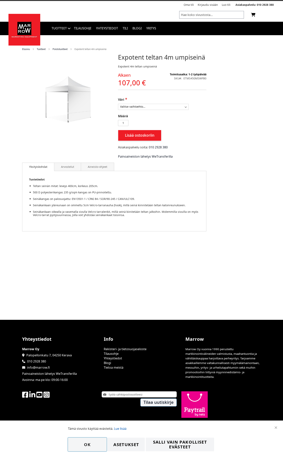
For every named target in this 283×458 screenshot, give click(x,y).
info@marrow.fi (38, 367)
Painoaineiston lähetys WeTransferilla (145, 156)
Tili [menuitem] (125, 28)
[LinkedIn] (32, 394)
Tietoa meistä (113, 367)
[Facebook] (25, 394)
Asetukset (126, 444)
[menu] (166, 28)
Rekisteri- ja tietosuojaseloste (125, 349)
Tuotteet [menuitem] (59, 28)
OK (87, 444)
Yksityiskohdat (38, 167)
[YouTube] (39, 394)
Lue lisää (120, 428)
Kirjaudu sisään (208, 5)
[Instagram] (47, 394)
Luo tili (226, 5)
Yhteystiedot (113, 358)
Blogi (107, 363)
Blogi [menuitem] (137, 28)
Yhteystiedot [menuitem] (107, 28)
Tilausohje (111, 354)
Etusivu (26, 49)
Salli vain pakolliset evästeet (180, 444)
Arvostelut (67, 167)
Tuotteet (41, 49)
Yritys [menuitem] (151, 28)
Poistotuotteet (60, 49)
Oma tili (189, 5)
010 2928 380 (265, 5)
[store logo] (24, 44)
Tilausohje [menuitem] (82, 28)
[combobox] (211, 15)
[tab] (38, 167)
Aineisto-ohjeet (97, 167)
